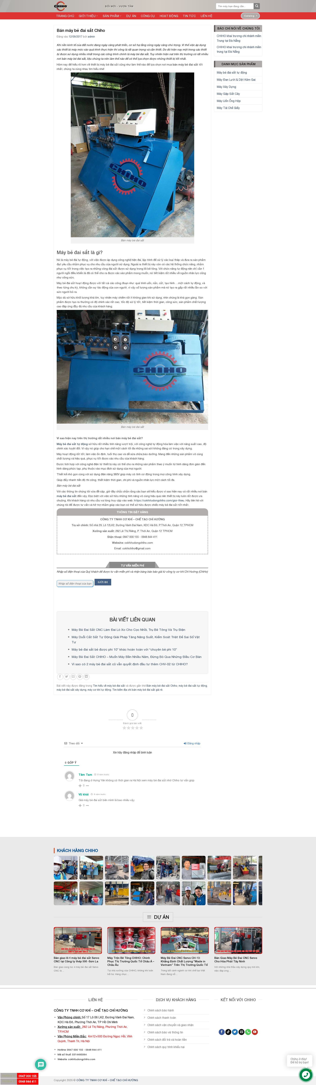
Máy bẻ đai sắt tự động (232, 72)
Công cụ (148, 16)
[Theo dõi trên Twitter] (235, 1032)
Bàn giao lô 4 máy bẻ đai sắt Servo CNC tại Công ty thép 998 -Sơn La (76, 959)
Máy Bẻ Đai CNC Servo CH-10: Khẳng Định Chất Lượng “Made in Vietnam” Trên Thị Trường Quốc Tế (184, 961)
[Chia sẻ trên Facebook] (60, 677)
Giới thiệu (87, 16)
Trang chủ (65, 16)
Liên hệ (206, 16)
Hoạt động (169, 16)
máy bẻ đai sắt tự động (193, 685)
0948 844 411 (28, 1081)
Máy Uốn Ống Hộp (229, 101)
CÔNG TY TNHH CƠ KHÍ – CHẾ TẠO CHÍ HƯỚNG (107, 1080)
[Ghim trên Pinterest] (80, 677)
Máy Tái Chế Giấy (228, 107)
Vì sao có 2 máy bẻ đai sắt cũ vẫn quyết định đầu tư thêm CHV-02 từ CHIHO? (130, 664)
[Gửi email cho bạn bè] (73, 677)
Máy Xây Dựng (226, 86)
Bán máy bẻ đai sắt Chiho (161, 685)
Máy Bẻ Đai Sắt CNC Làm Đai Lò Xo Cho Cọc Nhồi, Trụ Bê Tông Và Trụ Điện (128, 630)
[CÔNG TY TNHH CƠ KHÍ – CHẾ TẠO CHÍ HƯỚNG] (75, 6)
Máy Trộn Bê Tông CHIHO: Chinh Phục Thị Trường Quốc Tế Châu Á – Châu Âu (130, 961)
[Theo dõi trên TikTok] (228, 1032)
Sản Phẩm (111, 16)
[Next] (267, 943)
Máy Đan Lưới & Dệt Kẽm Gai (236, 79)
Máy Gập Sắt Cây (228, 93)
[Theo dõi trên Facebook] (222, 1032)
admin (91, 36)
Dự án (131, 16)
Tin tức (189, 16)
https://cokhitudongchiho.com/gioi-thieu (159, 500)
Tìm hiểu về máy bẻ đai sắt (109, 685)
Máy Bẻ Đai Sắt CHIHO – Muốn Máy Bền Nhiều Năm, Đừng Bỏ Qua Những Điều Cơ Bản (137, 657)
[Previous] (49, 943)
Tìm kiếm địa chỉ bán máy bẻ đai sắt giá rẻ (137, 689)
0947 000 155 (28, 1076)
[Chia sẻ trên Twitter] (67, 677)
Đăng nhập (193, 743)
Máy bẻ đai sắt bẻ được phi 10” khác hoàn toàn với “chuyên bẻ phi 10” (124, 649)
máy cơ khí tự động (99, 689)
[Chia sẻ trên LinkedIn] (86, 677)
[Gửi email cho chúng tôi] (241, 1032)
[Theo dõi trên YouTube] (255, 1032)
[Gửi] (257, 6)
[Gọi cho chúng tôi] (248, 1032)
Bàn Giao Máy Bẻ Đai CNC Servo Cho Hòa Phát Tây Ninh (235, 959)
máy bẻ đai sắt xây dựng (71, 689)
